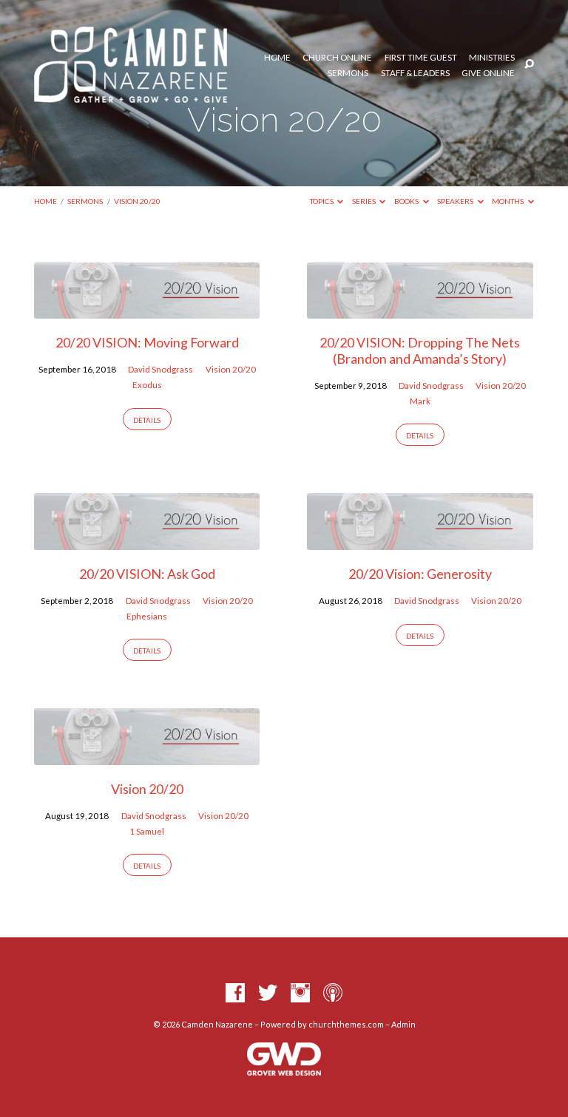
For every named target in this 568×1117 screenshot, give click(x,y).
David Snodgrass (160, 369)
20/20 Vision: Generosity (420, 574)
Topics (322, 201)
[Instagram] (300, 993)
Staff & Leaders (415, 73)
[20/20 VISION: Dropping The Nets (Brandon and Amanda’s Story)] (419, 310)
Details (146, 419)
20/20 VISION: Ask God (147, 574)
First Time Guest (421, 57)
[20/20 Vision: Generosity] (419, 541)
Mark (420, 401)
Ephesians (146, 616)
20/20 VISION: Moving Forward (147, 342)
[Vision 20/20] (147, 756)
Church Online (337, 57)
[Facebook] (235, 993)
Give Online (488, 73)
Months (508, 201)
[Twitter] (267, 993)
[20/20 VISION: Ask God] (147, 541)
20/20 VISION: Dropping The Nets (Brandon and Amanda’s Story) (420, 350)
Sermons (348, 73)
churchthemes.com (346, 1024)
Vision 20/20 (137, 201)
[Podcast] (332, 993)
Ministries (492, 57)
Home (277, 57)
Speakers (456, 201)
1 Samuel (146, 831)
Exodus (147, 385)
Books (407, 201)
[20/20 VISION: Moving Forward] (147, 310)
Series (364, 201)
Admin (403, 1024)
